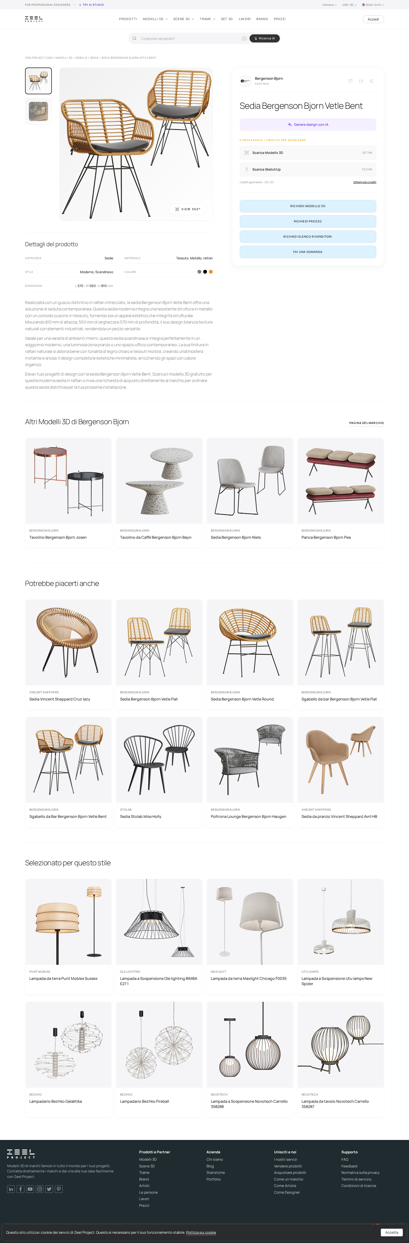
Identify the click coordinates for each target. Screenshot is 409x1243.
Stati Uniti (374, 4)
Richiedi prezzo (308, 221)
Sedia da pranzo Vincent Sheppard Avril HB (339, 816)
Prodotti (128, 19)
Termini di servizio (356, 1179)
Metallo (196, 258)
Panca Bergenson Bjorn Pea (326, 537)
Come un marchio (288, 1179)
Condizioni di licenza (358, 1185)
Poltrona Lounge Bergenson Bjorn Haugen (248, 816)
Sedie (109, 258)
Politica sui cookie (201, 1232)
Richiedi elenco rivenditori (307, 237)
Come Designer (287, 1192)
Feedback (349, 1166)
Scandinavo (104, 272)
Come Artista (285, 1185)
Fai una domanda (308, 252)
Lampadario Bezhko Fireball (144, 1101)
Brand (262, 19)
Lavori (245, 19)
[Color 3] (199, 272)
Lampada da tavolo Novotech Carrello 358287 (335, 1104)
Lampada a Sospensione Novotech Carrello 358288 (249, 1104)
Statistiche (216, 1172)
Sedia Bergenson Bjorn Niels (236, 537)
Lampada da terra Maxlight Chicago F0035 (249, 978)
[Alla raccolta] (361, 81)
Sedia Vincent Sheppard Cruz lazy (59, 699)
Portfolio (214, 1179)
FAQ (344, 1159)
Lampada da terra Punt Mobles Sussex (63, 978)
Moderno (87, 272)
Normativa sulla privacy (360, 1172)
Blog (210, 1166)
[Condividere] (371, 81)
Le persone (148, 1192)
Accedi (373, 19)
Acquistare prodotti (290, 1172)
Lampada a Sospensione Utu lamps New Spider (337, 981)
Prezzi (280, 19)
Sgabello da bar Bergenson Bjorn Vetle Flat (339, 699)
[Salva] (350, 81)
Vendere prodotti (288, 1166)
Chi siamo (215, 1159)
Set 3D (227, 19)
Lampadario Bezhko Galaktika (55, 1101)
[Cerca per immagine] (244, 38)
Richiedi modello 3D (307, 206)
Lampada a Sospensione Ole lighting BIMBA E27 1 (158, 981)
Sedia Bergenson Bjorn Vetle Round (242, 699)
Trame (205, 19)
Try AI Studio (93, 4)
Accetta (391, 1232)
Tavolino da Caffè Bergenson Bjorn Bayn (155, 537)
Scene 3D (181, 19)
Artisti (144, 1185)
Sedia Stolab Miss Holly (140, 816)
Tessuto (182, 258)
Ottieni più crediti (364, 182)
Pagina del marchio (366, 423)
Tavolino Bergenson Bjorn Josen (58, 537)
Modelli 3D (153, 19)
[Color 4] (205, 272)
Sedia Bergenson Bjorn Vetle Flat (149, 699)
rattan (208, 258)
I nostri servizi (285, 1159)
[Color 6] (211, 272)
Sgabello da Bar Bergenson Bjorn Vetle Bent (68, 816)
